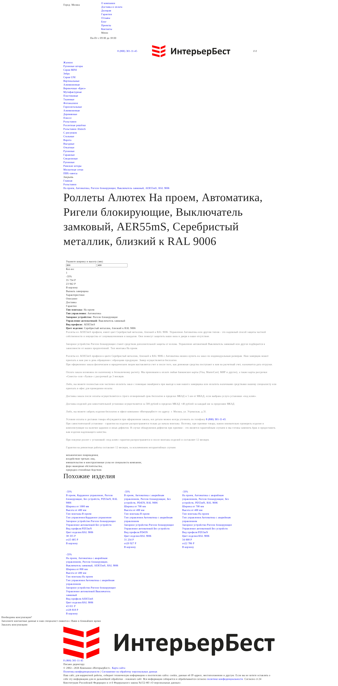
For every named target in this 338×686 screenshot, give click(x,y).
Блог (104, 21)
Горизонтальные (72, 107)
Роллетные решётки (74, 125)
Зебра (66, 73)
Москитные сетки (73, 169)
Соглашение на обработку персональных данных (129, 671)
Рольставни (69, 121)
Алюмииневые (71, 84)
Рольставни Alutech (74, 129)
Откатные (68, 147)
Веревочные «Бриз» (74, 88)
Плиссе (67, 118)
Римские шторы (72, 166)
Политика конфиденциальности (81, 671)
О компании (108, 3)
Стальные (68, 136)
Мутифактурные (72, 92)
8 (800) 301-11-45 (127, 51)
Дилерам (106, 10)
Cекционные (70, 158)
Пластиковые (70, 95)
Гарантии (106, 14)
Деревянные (70, 114)
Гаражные (69, 155)
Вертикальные (71, 81)
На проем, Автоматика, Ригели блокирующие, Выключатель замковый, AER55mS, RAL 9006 (116, 188)
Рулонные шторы (73, 66)
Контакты (106, 29)
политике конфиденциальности (225, 679)
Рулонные (68, 151)
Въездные (68, 144)
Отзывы (105, 18)
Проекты (106, 25)
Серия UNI (69, 77)
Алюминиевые (71, 110)
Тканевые (68, 99)
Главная (67, 180)
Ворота (67, 140)
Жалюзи (68, 62)
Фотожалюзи (70, 103)
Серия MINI (70, 70)
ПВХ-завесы (70, 173)
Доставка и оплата (111, 7)
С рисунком (70, 132)
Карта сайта (118, 668)
